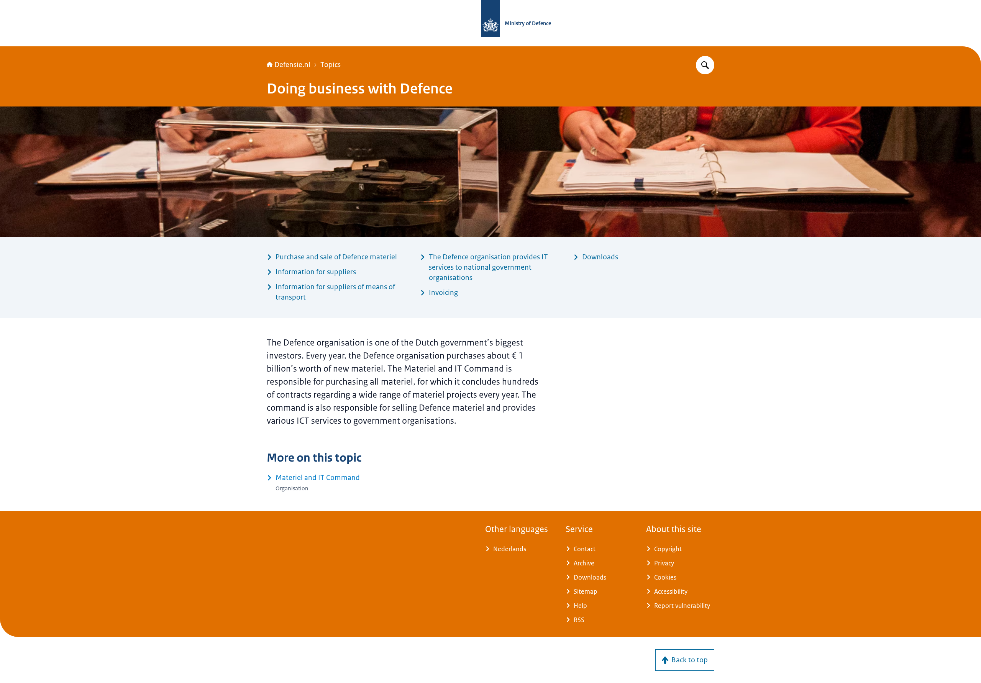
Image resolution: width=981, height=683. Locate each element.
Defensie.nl (292, 64)
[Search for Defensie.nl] (705, 65)
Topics (330, 64)
